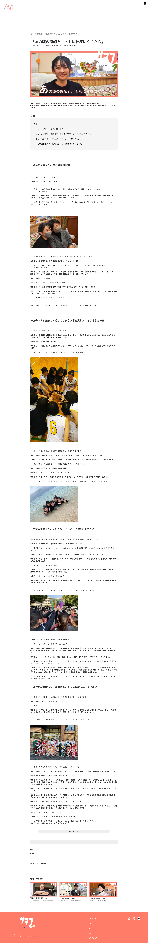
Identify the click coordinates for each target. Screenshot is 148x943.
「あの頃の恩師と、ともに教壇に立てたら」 (62, 34)
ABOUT (91, 923)
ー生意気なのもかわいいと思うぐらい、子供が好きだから (58, 139)
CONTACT (92, 938)
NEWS (91, 928)
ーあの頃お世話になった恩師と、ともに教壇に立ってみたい (59, 143)
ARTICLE (92, 918)
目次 (35, 124)
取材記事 (38, 34)
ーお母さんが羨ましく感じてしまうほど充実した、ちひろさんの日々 (62, 134)
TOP (31, 34)
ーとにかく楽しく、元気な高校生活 (48, 129)
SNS (90, 933)
